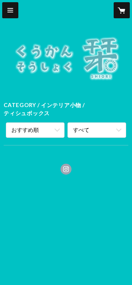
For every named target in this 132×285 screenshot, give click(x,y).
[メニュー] (10, 10)
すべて (81, 129)
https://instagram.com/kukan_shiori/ (66, 169)
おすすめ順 (25, 129)
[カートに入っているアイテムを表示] (122, 10)
